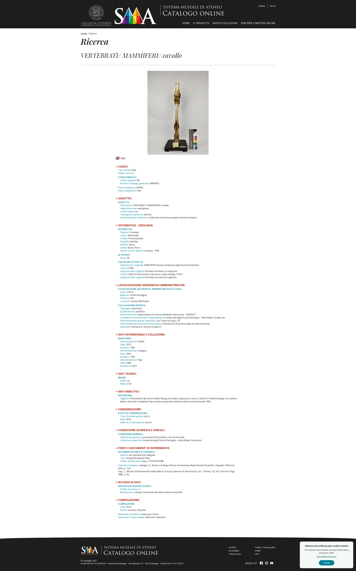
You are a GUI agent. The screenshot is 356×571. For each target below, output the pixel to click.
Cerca (272, 6)
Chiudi (326, 562)
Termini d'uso (235, 554)
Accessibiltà (234, 550)
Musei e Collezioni (225, 23)
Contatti (232, 547)
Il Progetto (201, 23)
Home (262, 6)
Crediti (257, 550)
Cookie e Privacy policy (265, 547)
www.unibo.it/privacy (327, 556)
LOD (257, 554)
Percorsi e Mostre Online (258, 23)
